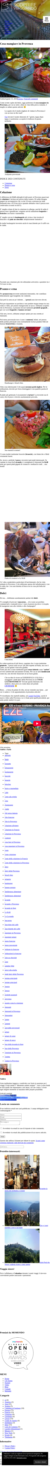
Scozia (7, 1435)
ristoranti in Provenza (12, 1011)
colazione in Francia (12, 830)
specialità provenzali (12, 1028)
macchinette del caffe (12, 929)
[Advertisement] (25, 253)
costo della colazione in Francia (16, 859)
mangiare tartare (10, 937)
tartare (7, 1032)
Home (7, 1379)
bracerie (7, 776)
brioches (8, 784)
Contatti (7, 1389)
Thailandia (8, 1437)
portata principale (11, 978)
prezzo (7, 991)
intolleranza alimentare (13, 892)
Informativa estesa (22, 1458)
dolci (6, 867)
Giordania (8, 1416)
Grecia (7, 1419)
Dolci (7, 187)
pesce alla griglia (11, 970)
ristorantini (8, 1015)
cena (6, 801)
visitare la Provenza (12, 1061)
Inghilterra (8, 1423)
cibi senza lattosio (11, 813)
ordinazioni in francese (13, 954)
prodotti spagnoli (11, 995)
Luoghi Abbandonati (12, 1429)
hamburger (9, 883)
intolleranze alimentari (13, 896)
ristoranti (8, 1007)
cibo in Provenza (11, 821)
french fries (9, 875)
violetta (7, 1057)
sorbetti (7, 1024)
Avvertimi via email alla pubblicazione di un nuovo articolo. (25, 1132)
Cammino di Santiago (13, 1408)
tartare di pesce (10, 1040)
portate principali (11, 982)
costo (6, 850)
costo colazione (10, 854)
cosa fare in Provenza (12, 842)
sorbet (7, 1020)
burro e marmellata (11, 788)
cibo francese (9, 817)
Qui (6, 117)
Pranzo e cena (10, 185)
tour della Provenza (12, 1048)
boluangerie (9, 768)
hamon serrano (10, 888)
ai (5, 1400)
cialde (7, 809)
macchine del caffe (11, 925)
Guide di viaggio (11, 1421)
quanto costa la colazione (14, 1003)
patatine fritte (9, 966)
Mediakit (8, 1391)
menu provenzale (11, 945)
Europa (20, 99)
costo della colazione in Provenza (17, 863)
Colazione (8, 183)
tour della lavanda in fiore (14, 1044)
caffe (6, 793)
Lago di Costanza (11, 1427)
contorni (8, 838)
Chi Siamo (8, 1381)
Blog (6, 1387)
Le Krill (7, 912)
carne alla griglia (11, 797)
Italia (6, 1425)
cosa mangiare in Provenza (14, 846)
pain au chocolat (11, 958)
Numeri (7, 1383)
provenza (8, 999)
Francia (26, 99)
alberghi (8, 755)
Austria (7, 1406)
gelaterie (8, 879)
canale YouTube (34, 696)
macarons (8, 921)
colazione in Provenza (13, 834)
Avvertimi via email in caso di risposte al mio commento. (23, 1128)
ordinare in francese (12, 949)
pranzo (7, 987)
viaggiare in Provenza (13, 1053)
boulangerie (9, 772)
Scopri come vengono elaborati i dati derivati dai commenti (22, 1142)
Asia (6, 1404)
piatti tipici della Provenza (14, 974)
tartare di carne (10, 1036)
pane (6, 962)
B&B (7, 760)
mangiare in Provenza (13, 933)
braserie (7, 780)
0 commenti (33, 99)
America (8, 1402)
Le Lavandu (9, 916)
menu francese (10, 941)
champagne (9, 805)
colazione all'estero (11, 826)
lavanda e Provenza (12, 904)
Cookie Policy (10, 1448)
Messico (8, 1431)
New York (8, 1433)
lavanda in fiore (10, 908)
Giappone (8, 1414)
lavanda (7, 900)
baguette (8, 764)
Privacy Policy (10, 1446)
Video (7, 1385)
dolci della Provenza (12, 871)
